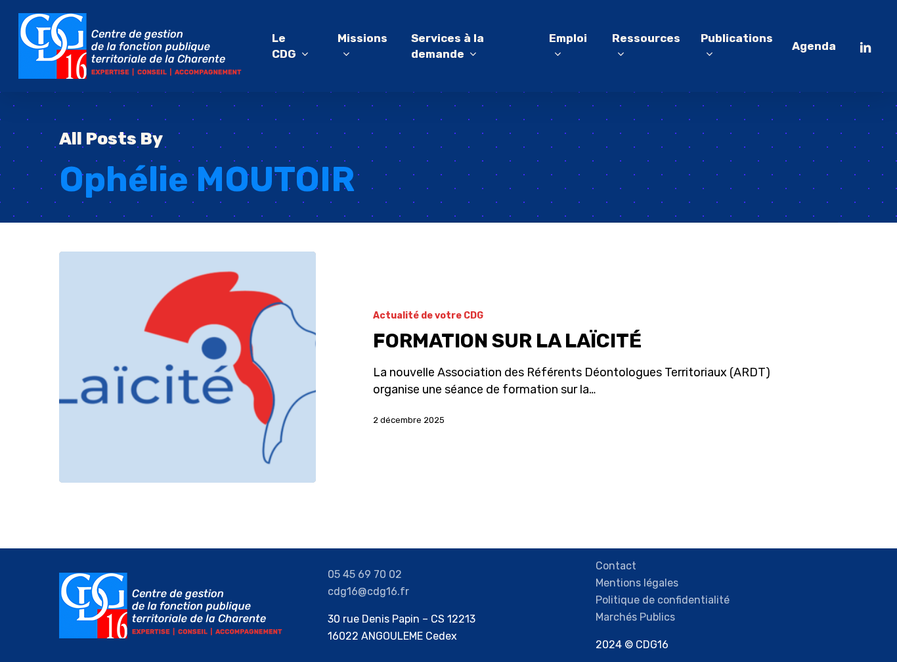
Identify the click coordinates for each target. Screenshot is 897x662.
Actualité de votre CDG (428, 315)
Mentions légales (637, 583)
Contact (616, 566)
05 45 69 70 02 (365, 574)
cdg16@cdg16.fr (368, 591)
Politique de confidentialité (663, 600)
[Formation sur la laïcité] (187, 367)
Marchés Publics (635, 617)
